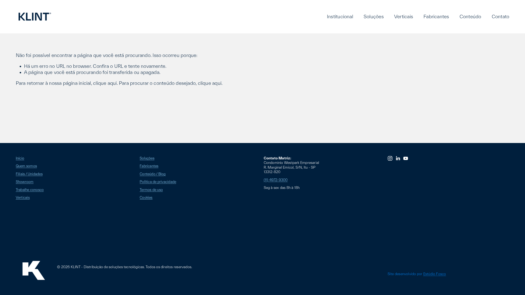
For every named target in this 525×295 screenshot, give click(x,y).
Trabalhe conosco (30, 190)
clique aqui (105, 83)
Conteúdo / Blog (152, 174)
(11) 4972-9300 (276, 180)
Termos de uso (151, 190)
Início (20, 158)
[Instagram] (390, 158)
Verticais (403, 16)
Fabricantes (436, 16)
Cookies (146, 197)
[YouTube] (405, 158)
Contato (500, 16)
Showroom (25, 182)
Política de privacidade (158, 182)
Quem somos (26, 166)
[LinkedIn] (397, 158)
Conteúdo (470, 16)
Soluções (374, 16)
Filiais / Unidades (29, 174)
